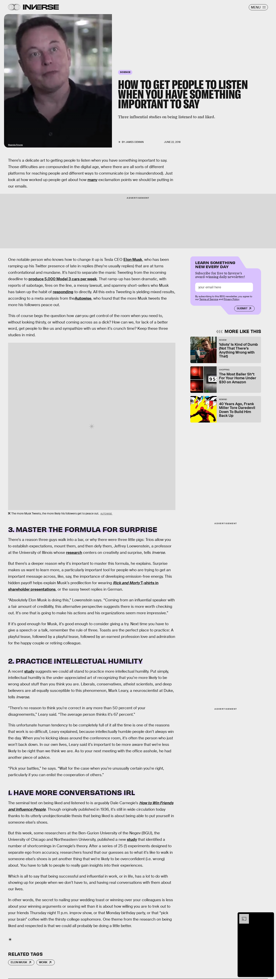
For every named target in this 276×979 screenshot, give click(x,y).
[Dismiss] (269, 916)
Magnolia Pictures (15, 145)
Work (43, 962)
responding (63, 291)
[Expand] (242, 916)
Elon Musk (132, 259)
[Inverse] (41, 7)
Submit (242, 308)
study (29, 671)
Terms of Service (208, 299)
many (92, 179)
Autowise (83, 298)
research (74, 552)
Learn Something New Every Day (215, 264)
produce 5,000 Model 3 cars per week (62, 278)
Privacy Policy (231, 299)
